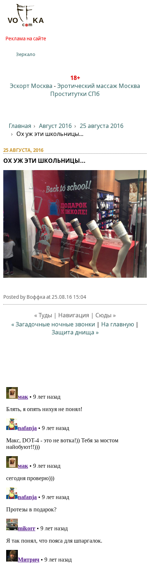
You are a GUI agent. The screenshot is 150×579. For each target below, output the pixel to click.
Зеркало (25, 54)
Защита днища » (75, 332)
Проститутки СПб (75, 94)
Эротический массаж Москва (98, 86)
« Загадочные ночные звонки (53, 324)
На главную (117, 324)
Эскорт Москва (31, 86)
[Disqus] (75, 475)
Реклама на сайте (25, 38)
